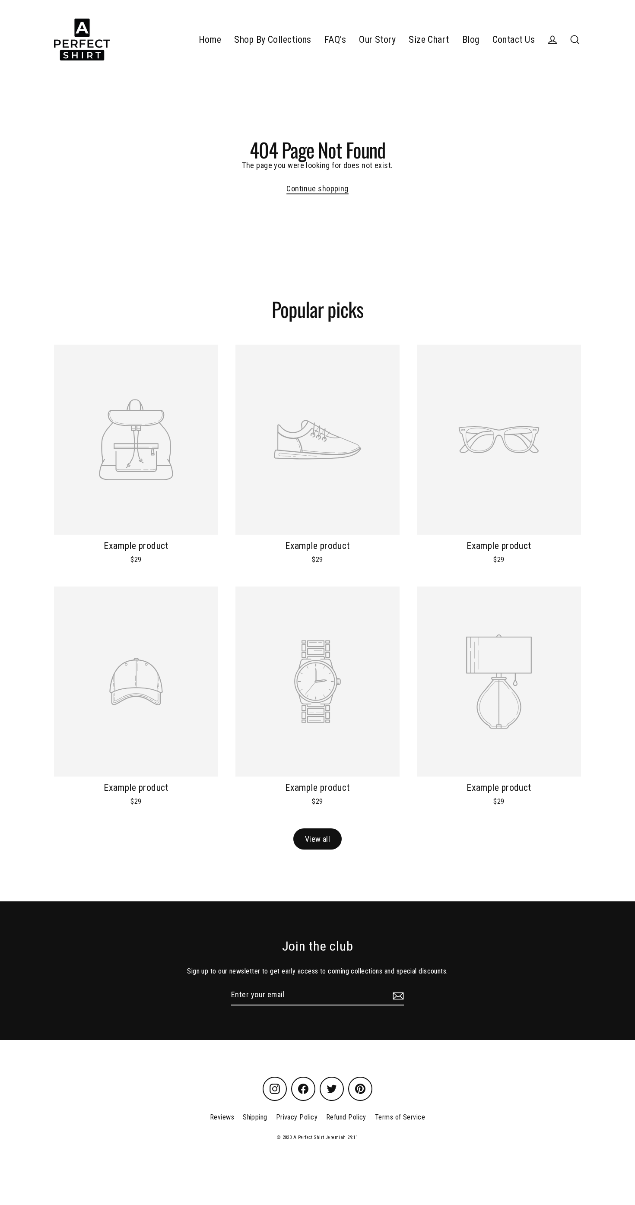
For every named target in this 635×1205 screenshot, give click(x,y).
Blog (470, 39)
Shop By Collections (272, 39)
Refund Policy (346, 1117)
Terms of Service (400, 1117)
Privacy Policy (297, 1117)
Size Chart (429, 39)
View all (317, 839)
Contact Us (513, 39)
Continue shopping (317, 188)
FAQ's (335, 39)
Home (210, 39)
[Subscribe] (397, 995)
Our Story (377, 39)
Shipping (255, 1117)
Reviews (222, 1117)
